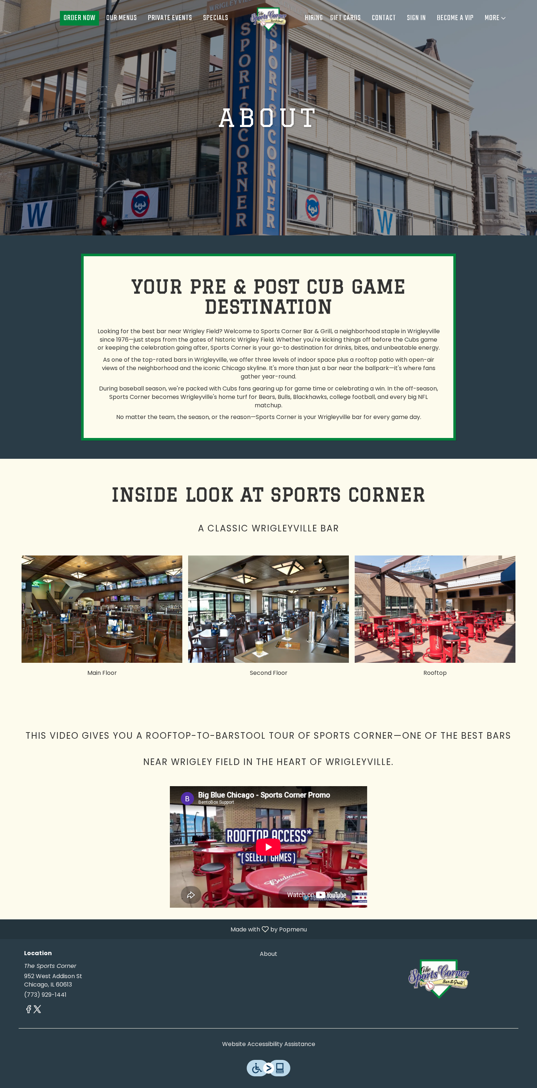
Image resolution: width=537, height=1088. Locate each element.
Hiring (314, 18)
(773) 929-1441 (45, 995)
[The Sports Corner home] (268, 18)
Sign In (416, 18)
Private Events (170, 18)
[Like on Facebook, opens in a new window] (28, 1010)
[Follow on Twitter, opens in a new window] (37, 1010)
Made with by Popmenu (156, 929)
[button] (496, 18)
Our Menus (121, 18)
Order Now (79, 18)
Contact (384, 18)
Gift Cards (345, 18)
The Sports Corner (438, 977)
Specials (215, 18)
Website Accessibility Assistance (268, 1044)
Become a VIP (455, 18)
